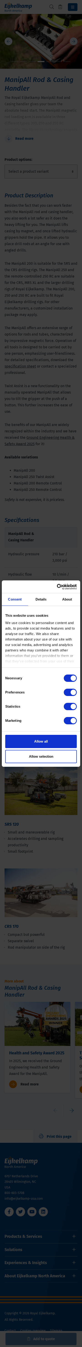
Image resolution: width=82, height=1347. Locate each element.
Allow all (41, 741)
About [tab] (67, 599)
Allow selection (41, 756)
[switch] (70, 692)
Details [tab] (41, 599)
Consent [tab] (15, 599)
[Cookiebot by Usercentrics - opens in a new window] (58, 587)
